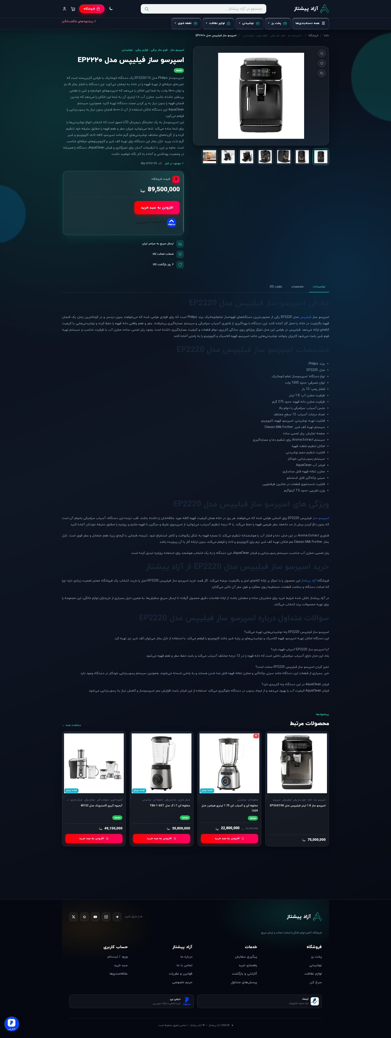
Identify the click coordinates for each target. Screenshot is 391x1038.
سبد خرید (121, 965)
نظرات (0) (276, 287)
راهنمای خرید (248, 965)
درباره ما (186, 956)
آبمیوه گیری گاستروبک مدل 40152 (101, 805)
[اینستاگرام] (106, 917)
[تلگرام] (117, 917)
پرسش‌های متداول (244, 982)
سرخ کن (316, 982)
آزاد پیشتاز (308, 581)
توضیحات (319, 287)
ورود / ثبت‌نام (117, 956)
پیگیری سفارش (246, 956)
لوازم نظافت (313, 973)
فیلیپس (305, 317)
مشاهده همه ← (71, 725)
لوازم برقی (262, 35)
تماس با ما (184, 965)
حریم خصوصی (182, 982)
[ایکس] (73, 917)
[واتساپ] (84, 917)
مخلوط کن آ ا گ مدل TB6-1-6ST (170, 805)
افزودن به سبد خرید (157, 207)
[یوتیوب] (95, 917)
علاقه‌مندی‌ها (119, 973)
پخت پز (316, 956)
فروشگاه (313, 35)
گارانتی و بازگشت (244, 973)
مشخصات (297, 287)
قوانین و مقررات (180, 973)
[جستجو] (146, 8)
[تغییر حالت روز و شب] (110, 8)
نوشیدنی (248, 35)
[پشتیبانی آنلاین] (12, 1024)
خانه (326, 35)
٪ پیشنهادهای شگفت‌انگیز (79, 21)
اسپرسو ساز (294, 35)
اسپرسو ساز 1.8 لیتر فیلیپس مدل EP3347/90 (298, 805)
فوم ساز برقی (277, 35)
